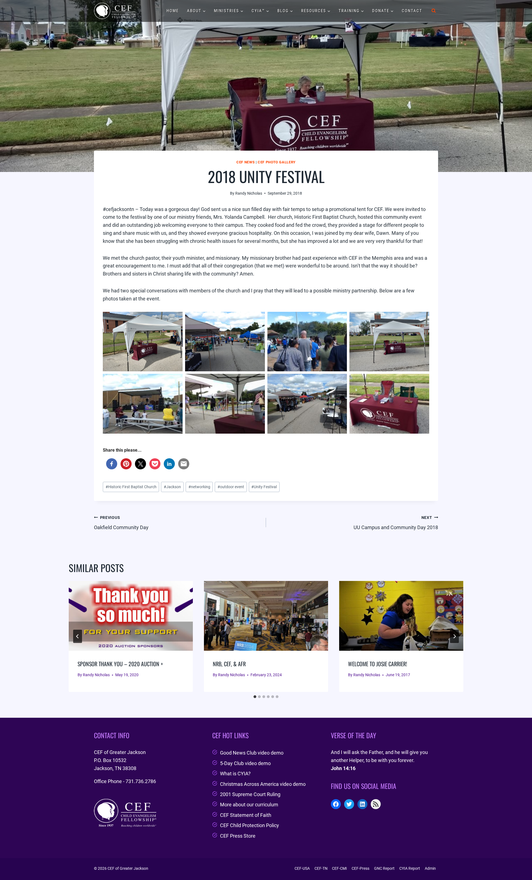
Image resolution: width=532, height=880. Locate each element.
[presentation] (131, 616)
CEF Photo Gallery (277, 162)
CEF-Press (360, 868)
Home (173, 10)
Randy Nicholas (248, 193)
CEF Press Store (237, 836)
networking (199, 487)
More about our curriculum (249, 804)
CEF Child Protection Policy (249, 825)
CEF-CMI (339, 868)
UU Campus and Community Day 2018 (396, 523)
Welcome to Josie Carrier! (377, 664)
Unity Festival (264, 487)
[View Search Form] (433, 10)
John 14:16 (343, 768)
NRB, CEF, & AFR (229, 664)
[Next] (454, 636)
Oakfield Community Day (121, 523)
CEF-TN (321, 868)
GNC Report (384, 868)
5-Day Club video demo (245, 763)
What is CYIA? (235, 773)
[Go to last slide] (77, 636)
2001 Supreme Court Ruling (250, 794)
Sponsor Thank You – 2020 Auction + (120, 664)
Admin (430, 868)
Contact (412, 10)
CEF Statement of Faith (245, 815)
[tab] (255, 696)
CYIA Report (409, 868)
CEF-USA (302, 868)
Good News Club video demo (251, 753)
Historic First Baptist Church (131, 487)
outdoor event (231, 487)
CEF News (245, 162)
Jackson (172, 487)
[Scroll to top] (518, 862)
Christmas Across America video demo (263, 784)
